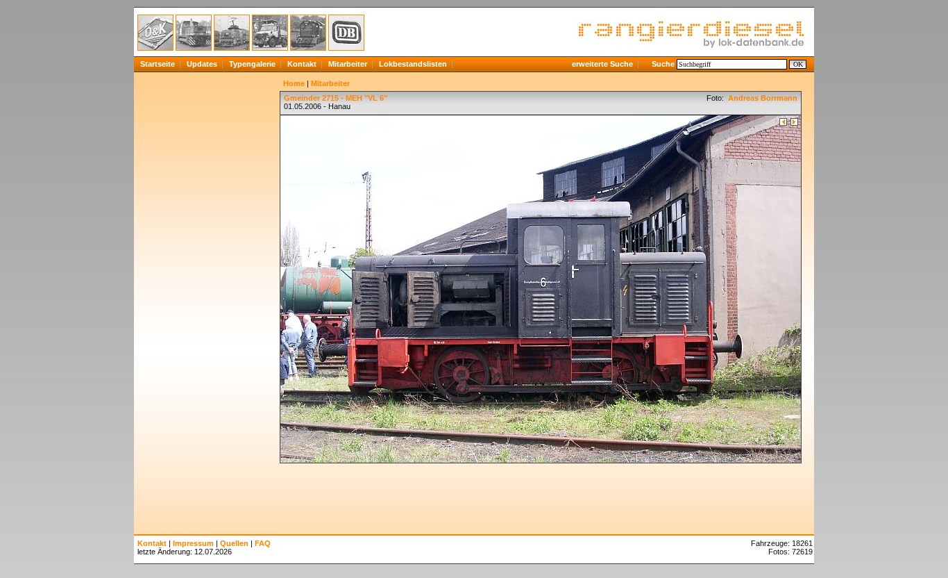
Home (294, 83)
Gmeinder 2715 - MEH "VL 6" (335, 98)
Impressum (193, 543)
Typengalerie (252, 64)
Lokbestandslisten (413, 64)
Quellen (234, 543)
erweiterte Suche (602, 64)
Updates (202, 64)
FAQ (263, 543)
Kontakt (301, 64)
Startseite (157, 64)
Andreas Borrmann (761, 98)
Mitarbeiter (347, 64)
